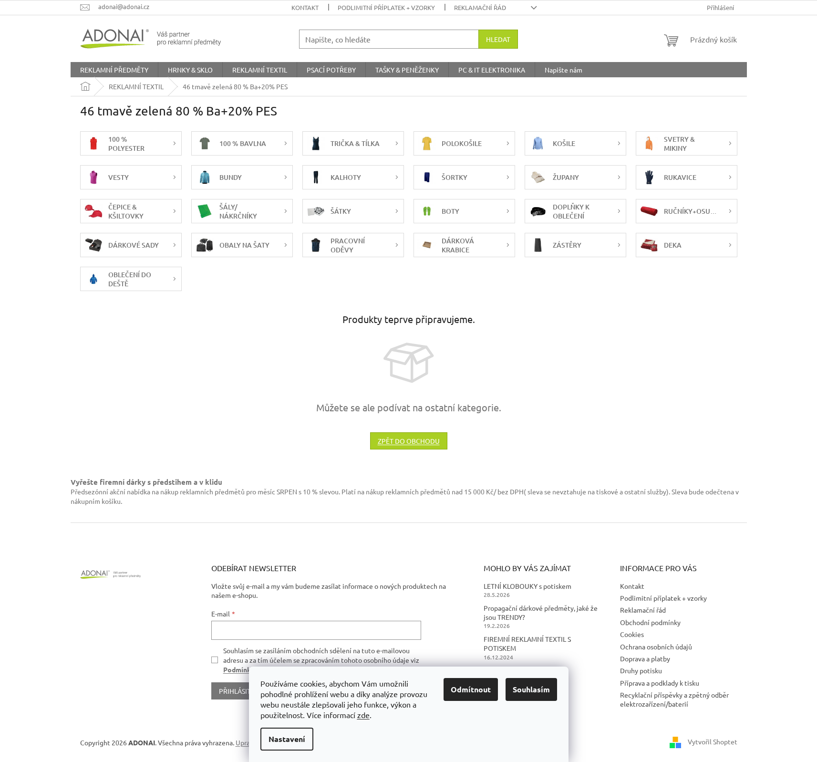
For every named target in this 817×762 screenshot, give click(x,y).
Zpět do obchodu (409, 441)
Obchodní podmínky (650, 622)
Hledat (498, 39)
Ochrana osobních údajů (656, 646)
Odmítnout (471, 689)
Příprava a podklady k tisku (659, 682)
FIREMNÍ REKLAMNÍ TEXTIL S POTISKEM (527, 643)
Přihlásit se (239, 691)
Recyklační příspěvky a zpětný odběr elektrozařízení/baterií (674, 699)
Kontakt (305, 7)
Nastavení (287, 739)
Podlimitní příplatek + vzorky (386, 7)
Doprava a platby (645, 658)
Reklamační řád (480, 7)
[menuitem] (114, 69)
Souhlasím (531, 689)
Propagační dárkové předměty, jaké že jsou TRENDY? (541, 612)
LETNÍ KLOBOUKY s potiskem (527, 586)
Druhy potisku (641, 670)
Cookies (632, 634)
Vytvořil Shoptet (712, 741)
